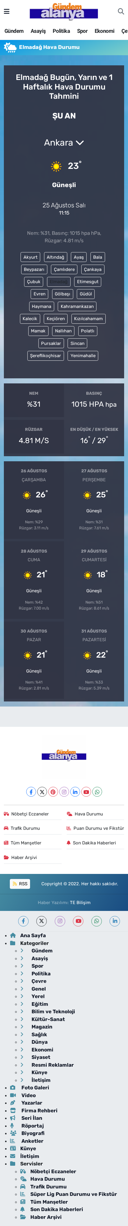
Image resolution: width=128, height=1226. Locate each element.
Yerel (37, 996)
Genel (38, 989)
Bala (97, 257)
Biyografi (32, 1133)
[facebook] (23, 921)
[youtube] (78, 921)
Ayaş (79, 257)
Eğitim (39, 1004)
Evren (40, 294)
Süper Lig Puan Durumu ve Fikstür (73, 1194)
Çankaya (93, 269)
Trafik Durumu (25, 828)
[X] (42, 792)
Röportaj (32, 1126)
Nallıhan (63, 331)
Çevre (38, 981)
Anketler (31, 1141)
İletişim (40, 1080)
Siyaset (40, 1057)
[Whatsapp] (97, 792)
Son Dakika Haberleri (94, 843)
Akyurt (31, 257)
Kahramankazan (77, 306)
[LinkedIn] (75, 792)
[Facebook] (31, 792)
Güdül (86, 294)
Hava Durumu (89, 814)
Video (28, 1095)
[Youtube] (86, 792)
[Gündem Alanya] (63, 11)
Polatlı (87, 331)
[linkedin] (115, 921)
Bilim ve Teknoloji (52, 1011)
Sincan (78, 343)
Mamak (38, 331)
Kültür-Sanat (47, 1019)
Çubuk (33, 281)
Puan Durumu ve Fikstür (99, 828)
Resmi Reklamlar (52, 1065)
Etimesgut (88, 281)
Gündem (14, 31)
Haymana (41, 306)
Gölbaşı (62, 294)
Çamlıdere (64, 269)
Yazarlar (31, 1103)
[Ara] (121, 12)
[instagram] (60, 921)
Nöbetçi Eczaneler (30, 814)
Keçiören (56, 318)
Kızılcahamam (88, 318)
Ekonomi (105, 31)
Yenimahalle (83, 355)
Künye (38, 1072)
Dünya (39, 1042)
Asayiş (38, 31)
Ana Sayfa (33, 935)
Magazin (41, 1027)
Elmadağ (59, 281)
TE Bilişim (80, 902)
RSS (22, 883)
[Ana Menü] (7, 11)
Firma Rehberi (38, 1111)
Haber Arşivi (24, 857)
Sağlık (38, 1034)
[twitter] (41, 921)
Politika (61, 31)
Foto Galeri (34, 1088)
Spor (82, 31)
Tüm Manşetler (26, 843)
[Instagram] (64, 792)
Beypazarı (34, 269)
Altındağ (55, 257)
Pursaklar (51, 343)
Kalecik (30, 318)
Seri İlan (31, 1118)
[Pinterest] (53, 792)
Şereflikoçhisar (45, 355)
